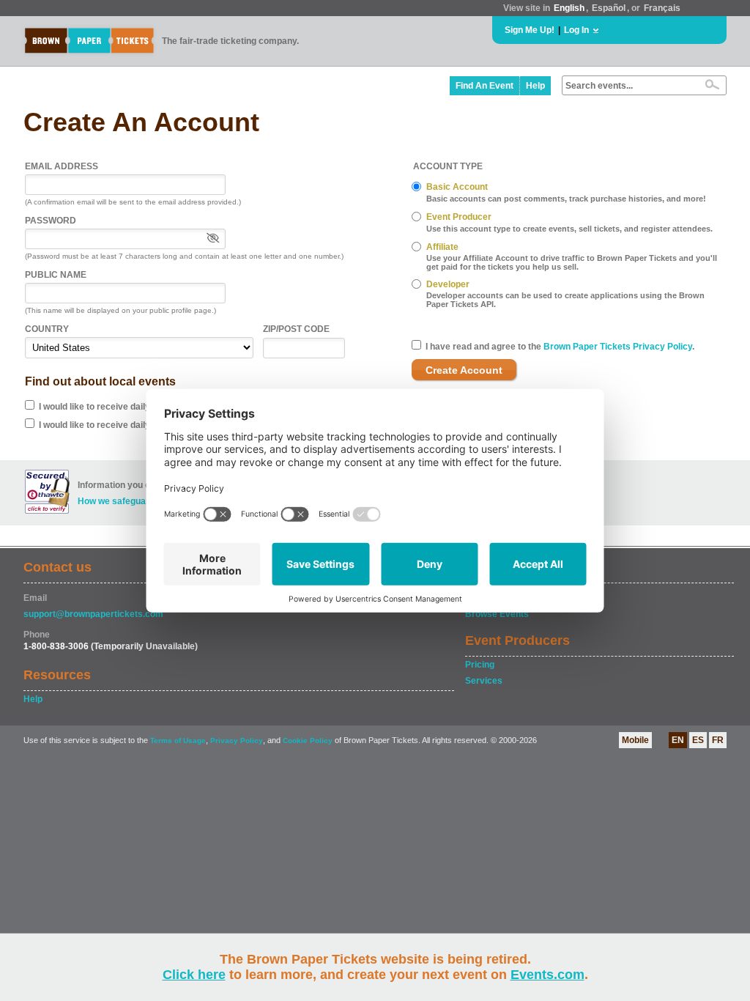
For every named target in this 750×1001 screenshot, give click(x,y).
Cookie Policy (308, 740)
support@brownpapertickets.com (93, 614)
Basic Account (457, 187)
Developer (447, 284)
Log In (576, 30)
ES (698, 740)
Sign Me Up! (529, 30)
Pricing (479, 665)
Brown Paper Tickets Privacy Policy (617, 346)
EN (678, 740)
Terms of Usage (178, 740)
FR (718, 740)
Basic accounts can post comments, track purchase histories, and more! (566, 198)
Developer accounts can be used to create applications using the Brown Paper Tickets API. (565, 300)
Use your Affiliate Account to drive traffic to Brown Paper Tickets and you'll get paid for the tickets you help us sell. (571, 262)
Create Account (464, 370)
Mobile (635, 740)
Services (483, 681)
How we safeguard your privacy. (144, 501)
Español (608, 8)
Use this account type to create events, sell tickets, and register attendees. (569, 228)
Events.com (547, 974)
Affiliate (442, 247)
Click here (194, 974)
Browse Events (497, 614)
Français (662, 8)
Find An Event (484, 86)
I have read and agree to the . (560, 346)
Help (535, 86)
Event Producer (458, 217)
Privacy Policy (236, 740)
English (569, 8)
